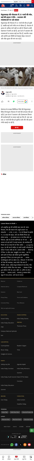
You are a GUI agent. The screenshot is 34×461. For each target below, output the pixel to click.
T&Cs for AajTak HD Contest (8, 308)
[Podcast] (20, 5)
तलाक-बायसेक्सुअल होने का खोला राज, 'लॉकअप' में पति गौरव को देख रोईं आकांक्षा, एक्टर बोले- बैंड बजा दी (17, 260)
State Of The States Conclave (22, 379)
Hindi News (4, 10)
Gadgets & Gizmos (6, 354)
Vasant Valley (5, 318)
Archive (28, 426)
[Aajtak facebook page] (16, 444)
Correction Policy (5, 303)
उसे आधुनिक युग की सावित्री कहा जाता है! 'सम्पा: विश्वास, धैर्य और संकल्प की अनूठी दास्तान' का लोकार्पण (15, 229)
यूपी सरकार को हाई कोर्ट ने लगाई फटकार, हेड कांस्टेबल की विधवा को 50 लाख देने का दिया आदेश (16, 242)
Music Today (4, 350)
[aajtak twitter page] (20, 444)
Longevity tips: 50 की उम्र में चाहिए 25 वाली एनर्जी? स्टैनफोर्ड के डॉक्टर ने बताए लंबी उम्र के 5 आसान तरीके (17, 247)
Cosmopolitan (5, 345)
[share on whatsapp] (32, 430)
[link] (32, 1)
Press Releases (20, 303)
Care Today (4, 400)
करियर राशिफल (5, 217)
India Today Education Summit (7, 387)
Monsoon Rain (5, 419)
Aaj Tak (16, 1)
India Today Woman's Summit (23, 371)
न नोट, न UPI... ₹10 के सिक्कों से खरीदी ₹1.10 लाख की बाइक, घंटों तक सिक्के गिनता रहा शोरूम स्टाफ (17, 234)
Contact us (19, 281)
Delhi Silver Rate (15, 412)
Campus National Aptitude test (9, 333)
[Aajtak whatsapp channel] (11, 444)
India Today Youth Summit (9, 377)
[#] (14, 102)
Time (18, 350)
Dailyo (15, 426)
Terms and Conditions (22, 297)
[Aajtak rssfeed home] (25, 444)
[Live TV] (28, 6)
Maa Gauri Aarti (17, 419)
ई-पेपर (20, 1)
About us (3, 281)
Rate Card (19, 292)
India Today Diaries (22, 318)
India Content (21, 400)
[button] (30, 458)
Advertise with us (5, 286)
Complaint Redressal (22, 286)
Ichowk (21, 426)
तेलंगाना (16, 10)
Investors (3, 292)
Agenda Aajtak (21, 364)
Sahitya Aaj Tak (5, 364)
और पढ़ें (16, 127)
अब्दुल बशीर (9, 92)
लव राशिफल (26, 217)
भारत (10, 10)
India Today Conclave (7, 368)
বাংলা (23, 1)
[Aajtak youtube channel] (29, 444)
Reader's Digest (21, 345)
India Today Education (7, 323)
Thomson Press (21, 326)
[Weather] (16, 6)
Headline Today (21, 404)
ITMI (2, 327)
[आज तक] (3, 5)
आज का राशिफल (16, 217)
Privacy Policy (4, 297)
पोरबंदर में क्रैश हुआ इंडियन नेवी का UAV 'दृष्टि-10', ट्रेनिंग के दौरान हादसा (16, 270)
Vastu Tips (4, 412)
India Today (28, 1)
